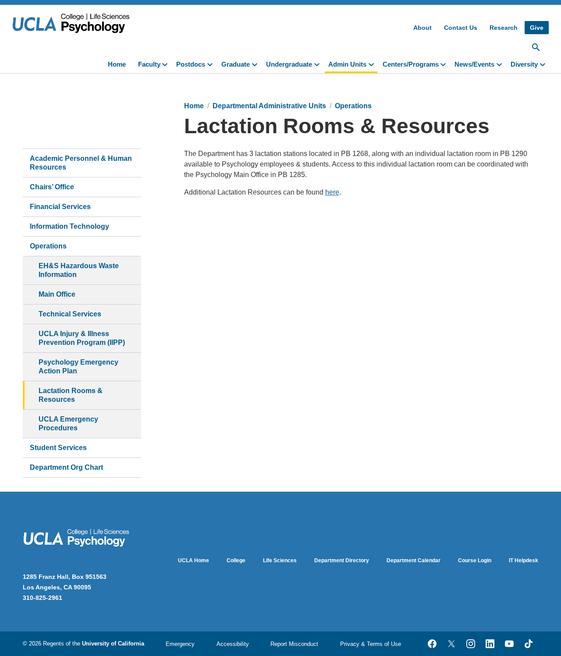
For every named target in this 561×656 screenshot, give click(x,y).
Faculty (149, 64)
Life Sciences (280, 560)
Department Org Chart (66, 467)
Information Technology (69, 226)
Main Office (57, 294)
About (422, 27)
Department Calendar (413, 560)
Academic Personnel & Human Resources (81, 163)
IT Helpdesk (523, 560)
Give (536, 27)
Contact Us (460, 27)
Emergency (180, 644)
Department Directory (341, 560)
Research (504, 27)
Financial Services (60, 206)
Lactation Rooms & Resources (71, 395)
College (236, 560)
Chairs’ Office (52, 187)
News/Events (474, 64)
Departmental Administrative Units (269, 106)
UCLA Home (193, 560)
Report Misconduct (294, 644)
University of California (113, 643)
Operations (48, 246)
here (332, 192)
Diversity (524, 64)
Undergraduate (289, 64)
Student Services (58, 447)
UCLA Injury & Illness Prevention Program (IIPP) (82, 338)
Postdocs (190, 64)
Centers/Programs (411, 64)
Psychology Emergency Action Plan (78, 366)
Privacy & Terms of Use (370, 644)
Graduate (235, 64)
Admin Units (347, 64)
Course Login (474, 560)
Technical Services (70, 314)
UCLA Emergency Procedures (68, 423)
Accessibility (233, 644)
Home (117, 64)
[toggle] (166, 63)
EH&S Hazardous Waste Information (79, 270)
